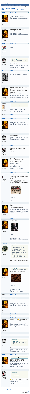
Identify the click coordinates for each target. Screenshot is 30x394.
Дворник (3, 43)
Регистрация (16, 5)
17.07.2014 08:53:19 (13, 118)
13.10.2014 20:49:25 (13, 333)
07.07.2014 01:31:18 (13, 12)
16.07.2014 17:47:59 (13, 43)
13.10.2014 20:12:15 (13, 298)
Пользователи (6, 5)
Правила (10, 5)
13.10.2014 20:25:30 (13, 317)
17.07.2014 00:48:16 (13, 101)
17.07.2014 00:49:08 (13, 114)
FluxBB (28, 392)
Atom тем (27, 391)
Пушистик (3, 101)
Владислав (3, 12)
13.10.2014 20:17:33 (13, 313)
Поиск (13, 5)
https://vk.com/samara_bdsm (9, 3)
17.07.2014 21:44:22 (13, 218)
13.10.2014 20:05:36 (13, 294)
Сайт (3, 181)
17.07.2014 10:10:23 (13, 145)
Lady (2, 56)
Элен (2, 70)
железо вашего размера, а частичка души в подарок (13, 9)
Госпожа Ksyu (4, 243)
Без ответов (27, 6)
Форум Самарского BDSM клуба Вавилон (11, 2)
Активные (23, 6)
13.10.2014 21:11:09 (13, 369)
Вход (20, 5)
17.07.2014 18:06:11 (13, 172)
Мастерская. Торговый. (10, 8)
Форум (2, 5)
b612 (2, 172)
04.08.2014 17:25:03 (13, 243)
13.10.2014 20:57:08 (13, 354)
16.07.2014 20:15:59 (13, 70)
